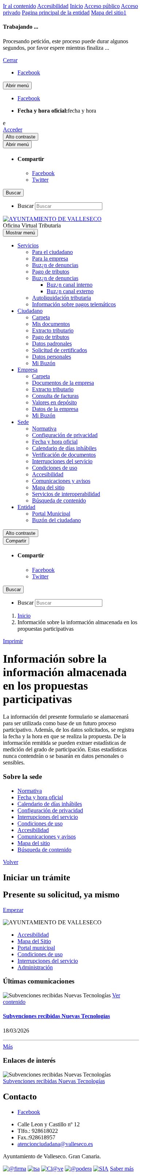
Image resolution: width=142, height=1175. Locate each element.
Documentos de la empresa (63, 383)
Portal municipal (36, 948)
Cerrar (10, 60)
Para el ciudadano (52, 252)
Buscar (25, 206)
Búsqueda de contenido (59, 500)
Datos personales (51, 357)
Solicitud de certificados (59, 350)
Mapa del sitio (48, 487)
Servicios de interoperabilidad (66, 494)
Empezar (13, 910)
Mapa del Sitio (34, 941)
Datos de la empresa (55, 409)
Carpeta (41, 317)
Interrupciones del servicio (62, 461)
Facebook (43, 173)
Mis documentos (51, 324)
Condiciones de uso (54, 468)
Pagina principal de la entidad (56, 12)
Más (8, 1046)
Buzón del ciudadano (56, 520)
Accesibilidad (52, 6)
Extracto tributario (53, 330)
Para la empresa (50, 258)
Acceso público (102, 6)
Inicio (76, 6)
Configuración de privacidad (65, 435)
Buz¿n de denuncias (55, 265)
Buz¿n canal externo (70, 291)
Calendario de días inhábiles (64, 448)
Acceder (12, 129)
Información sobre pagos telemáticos (74, 304)
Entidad (26, 507)
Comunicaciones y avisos (61, 481)
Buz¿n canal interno (69, 285)
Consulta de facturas (55, 396)
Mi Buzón (43, 363)
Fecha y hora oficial (55, 442)
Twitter (40, 180)
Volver (10, 862)
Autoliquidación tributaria (61, 298)
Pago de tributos (50, 271)
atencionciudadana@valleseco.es (55, 1144)
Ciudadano (30, 311)
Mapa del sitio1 (108, 12)
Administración (35, 967)
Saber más (122, 1169)
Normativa (44, 428)
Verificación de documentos (64, 455)
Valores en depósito (54, 402)
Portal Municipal (51, 513)
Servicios (28, 245)
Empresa (27, 370)
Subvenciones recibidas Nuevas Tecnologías (56, 1016)
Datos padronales (52, 343)
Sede (23, 422)
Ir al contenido (19, 6)
